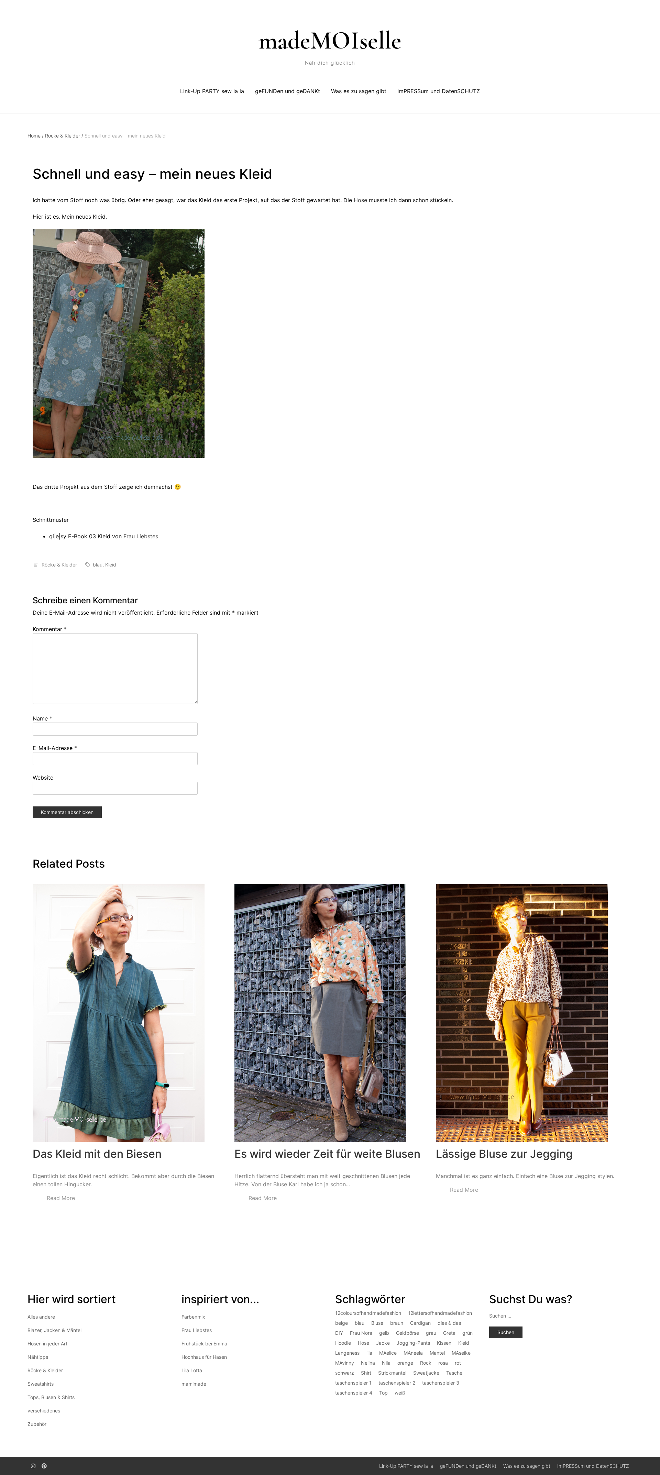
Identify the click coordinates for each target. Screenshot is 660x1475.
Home (36, 136)
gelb (384, 1333)
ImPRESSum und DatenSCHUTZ (438, 91)
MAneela (413, 1353)
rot (458, 1363)
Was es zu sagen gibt (358, 91)
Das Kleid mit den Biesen (97, 1153)
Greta (449, 1333)
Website (43, 777)
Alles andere (41, 1317)
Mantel (437, 1353)
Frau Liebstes (140, 536)
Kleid (110, 565)
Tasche (454, 1373)
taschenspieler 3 (440, 1383)
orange (405, 1363)
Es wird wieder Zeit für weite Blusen (327, 1153)
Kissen (444, 1343)
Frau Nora (361, 1333)
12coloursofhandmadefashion (368, 1313)
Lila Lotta (192, 1370)
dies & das (449, 1323)
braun (396, 1323)
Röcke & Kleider (64, 136)
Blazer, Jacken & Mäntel (54, 1330)
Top (383, 1393)
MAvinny (344, 1363)
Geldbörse (407, 1333)
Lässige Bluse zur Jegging (504, 1153)
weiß (400, 1393)
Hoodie (343, 1343)
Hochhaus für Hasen (204, 1357)
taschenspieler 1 (353, 1383)
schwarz (344, 1373)
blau (97, 565)
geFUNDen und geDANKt (287, 91)
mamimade (194, 1384)
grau (431, 1333)
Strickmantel (392, 1373)
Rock (425, 1363)
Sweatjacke (426, 1373)
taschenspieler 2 (396, 1383)
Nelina (368, 1363)
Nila (386, 1363)
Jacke (383, 1343)
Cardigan (420, 1323)
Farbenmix (193, 1317)
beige (341, 1323)
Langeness (347, 1353)
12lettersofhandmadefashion (440, 1313)
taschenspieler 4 (353, 1393)
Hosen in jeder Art (47, 1343)
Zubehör (37, 1424)
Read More (61, 1198)
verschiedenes (44, 1410)
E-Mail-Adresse (55, 748)
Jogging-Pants (413, 1343)
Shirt (366, 1373)
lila (369, 1353)
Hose (360, 200)
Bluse (377, 1323)
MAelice (388, 1353)
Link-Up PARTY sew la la (212, 91)
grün (467, 1333)
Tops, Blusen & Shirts (51, 1397)
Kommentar (50, 629)
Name (42, 718)
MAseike (461, 1353)
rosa (443, 1363)
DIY (339, 1333)
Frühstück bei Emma (204, 1343)
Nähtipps (38, 1357)
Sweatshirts (41, 1384)
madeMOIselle (330, 40)
